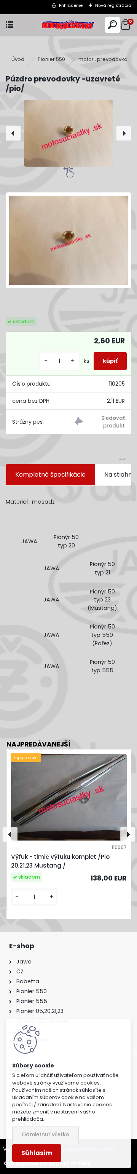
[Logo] (68, 25)
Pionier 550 (51, 59)
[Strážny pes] (100, 422)
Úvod (17, 59)
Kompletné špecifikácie (50, 474)
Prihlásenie (71, 5)
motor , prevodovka (102, 59)
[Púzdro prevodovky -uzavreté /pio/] (68, 133)
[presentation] (13, 133)
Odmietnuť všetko (45, 1134)
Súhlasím (36, 1152)
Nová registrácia (113, 5)
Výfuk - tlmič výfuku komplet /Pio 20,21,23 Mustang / (60, 861)
